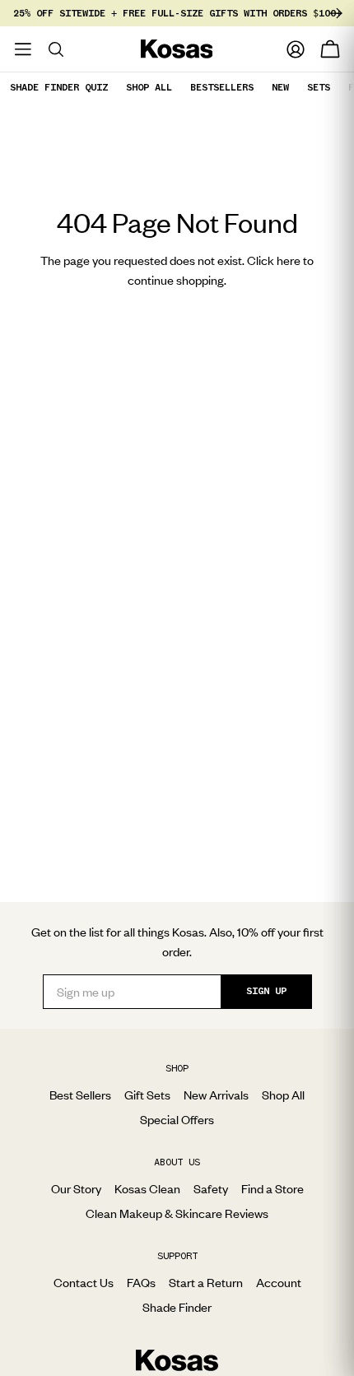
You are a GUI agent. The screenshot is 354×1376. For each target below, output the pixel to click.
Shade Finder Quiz (59, 87)
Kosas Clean (147, 1188)
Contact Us (84, 1282)
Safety (210, 1188)
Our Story (76, 1188)
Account (278, 1282)
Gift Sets (147, 1094)
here (288, 260)
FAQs (141, 1282)
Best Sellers (80, 1094)
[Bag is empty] (330, 49)
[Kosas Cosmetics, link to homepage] (177, 49)
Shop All (149, 87)
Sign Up (266, 991)
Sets (318, 87)
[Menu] (23, 49)
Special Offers (177, 1119)
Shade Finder (177, 1307)
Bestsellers (222, 87)
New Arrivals (216, 1094)
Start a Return (206, 1282)
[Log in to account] (295, 49)
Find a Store (272, 1188)
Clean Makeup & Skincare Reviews (177, 1213)
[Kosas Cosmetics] (177, 1360)
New (280, 87)
